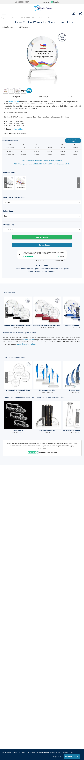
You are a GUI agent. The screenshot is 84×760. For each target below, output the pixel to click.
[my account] (73, 14)
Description (16, 97)
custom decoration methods (26, 344)
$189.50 (47, 431)
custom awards (28, 340)
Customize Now (42, 237)
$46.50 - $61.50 (47, 391)
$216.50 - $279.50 (47, 327)
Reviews (52, 452)
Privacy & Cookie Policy (67, 752)
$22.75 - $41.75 (18, 391)
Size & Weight (43, 97)
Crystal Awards (13, 102)
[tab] (16, 96)
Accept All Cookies (72, 756)
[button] (22, 2)
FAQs (70, 97)
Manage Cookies (56, 756)
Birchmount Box (17, 129)
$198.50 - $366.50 (18, 431)
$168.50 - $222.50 (18, 327)
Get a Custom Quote (73, 140)
